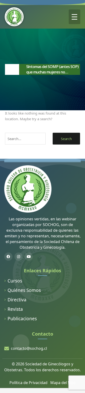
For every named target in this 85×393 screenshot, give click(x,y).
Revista (15, 309)
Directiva (17, 300)
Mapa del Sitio (63, 382)
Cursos (15, 281)
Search (66, 138)
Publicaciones (22, 319)
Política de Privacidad (28, 382)
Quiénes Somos (24, 290)
